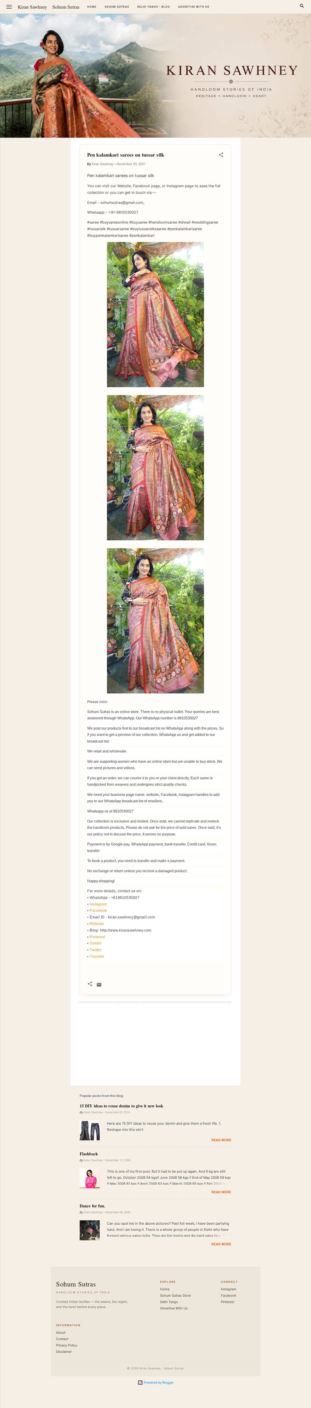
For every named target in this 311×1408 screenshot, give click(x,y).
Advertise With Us (174, 1308)
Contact (62, 1339)
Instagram (98, 904)
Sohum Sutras (65, 7)
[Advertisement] (289, 206)
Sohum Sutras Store (175, 1295)
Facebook (98, 910)
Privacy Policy (66, 1345)
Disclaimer (64, 1352)
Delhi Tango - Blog (153, 6)
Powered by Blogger (158, 1383)
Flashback (89, 1154)
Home (91, 6)
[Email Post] (99, 986)
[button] (221, 155)
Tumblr (96, 943)
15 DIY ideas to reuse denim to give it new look (121, 1106)
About (60, 1333)
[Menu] (9, 7)
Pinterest (97, 937)
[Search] (302, 7)
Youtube (97, 956)
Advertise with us (193, 6)
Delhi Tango (169, 1302)
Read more (221, 1140)
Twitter (95, 950)
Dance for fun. (92, 1206)
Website (97, 924)
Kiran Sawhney (32, 7)
